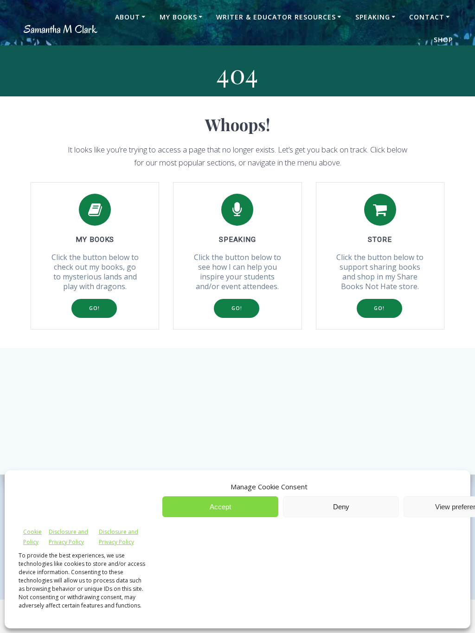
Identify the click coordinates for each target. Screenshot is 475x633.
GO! (94, 308)
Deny (341, 507)
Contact (426, 17)
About (127, 17)
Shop (443, 39)
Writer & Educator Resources (276, 17)
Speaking (372, 17)
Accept (220, 507)
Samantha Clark (60, 29)
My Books (178, 17)
